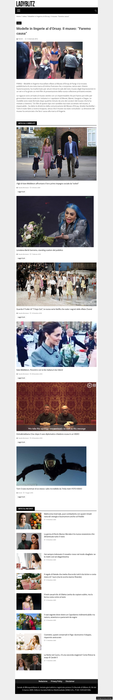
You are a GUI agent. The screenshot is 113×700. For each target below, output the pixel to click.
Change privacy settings (104, 698)
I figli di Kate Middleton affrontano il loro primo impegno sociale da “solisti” (47, 183)
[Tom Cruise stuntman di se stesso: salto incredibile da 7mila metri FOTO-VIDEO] (56, 466)
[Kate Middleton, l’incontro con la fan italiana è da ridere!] (56, 344)
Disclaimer (70, 681)
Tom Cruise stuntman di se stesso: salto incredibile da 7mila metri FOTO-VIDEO (49, 489)
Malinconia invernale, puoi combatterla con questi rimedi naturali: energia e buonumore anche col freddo (68, 515)
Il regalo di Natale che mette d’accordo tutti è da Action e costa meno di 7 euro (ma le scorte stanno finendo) (70, 575)
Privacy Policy (56, 681)
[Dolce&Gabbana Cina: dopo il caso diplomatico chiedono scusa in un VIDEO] (56, 406)
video (19, 23)
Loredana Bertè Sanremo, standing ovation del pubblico (39, 250)
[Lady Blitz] (25, 3)
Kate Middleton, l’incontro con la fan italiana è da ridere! (39, 370)
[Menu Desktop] (18, 10)
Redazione (43, 681)
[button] (96, 10)
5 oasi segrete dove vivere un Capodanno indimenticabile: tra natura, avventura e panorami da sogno (69, 615)
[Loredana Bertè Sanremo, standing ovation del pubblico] (56, 221)
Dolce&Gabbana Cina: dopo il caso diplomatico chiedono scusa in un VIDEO (47, 434)
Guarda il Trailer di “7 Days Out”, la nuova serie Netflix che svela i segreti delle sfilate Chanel (54, 309)
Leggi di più (21, 192)
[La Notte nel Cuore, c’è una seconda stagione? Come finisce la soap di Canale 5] (28, 662)
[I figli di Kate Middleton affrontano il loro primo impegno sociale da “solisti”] (56, 154)
